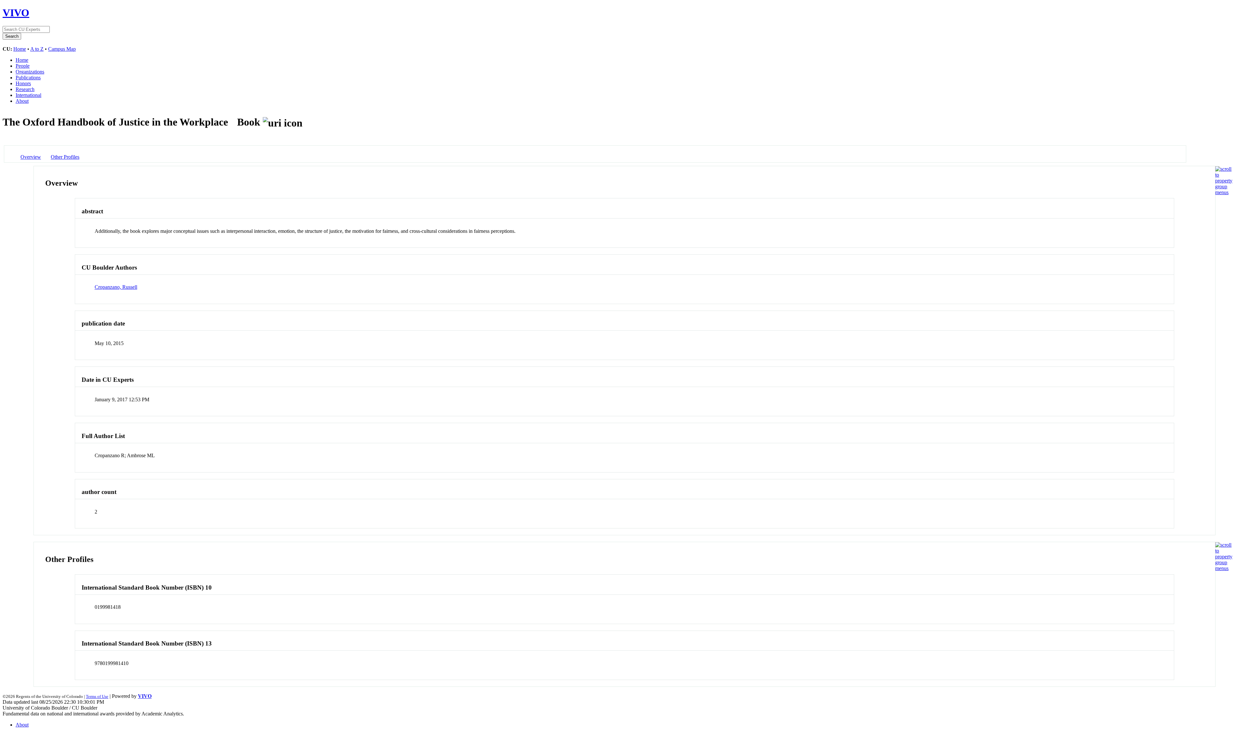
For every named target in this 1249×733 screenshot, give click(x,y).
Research (25, 89)
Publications (28, 77)
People (23, 66)
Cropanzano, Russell (116, 287)
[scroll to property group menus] (1223, 192)
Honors (23, 83)
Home (19, 49)
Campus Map (62, 49)
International (28, 95)
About (22, 101)
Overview (30, 157)
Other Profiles (65, 157)
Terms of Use (97, 696)
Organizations (30, 71)
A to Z (37, 49)
